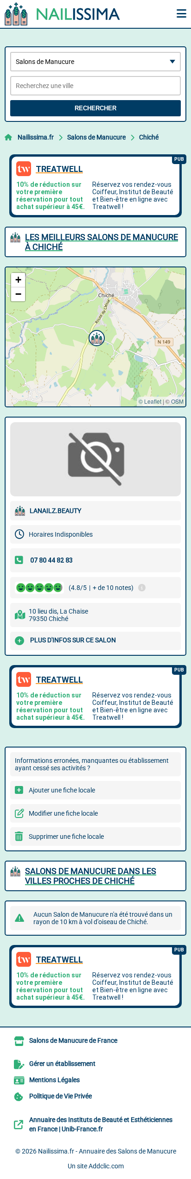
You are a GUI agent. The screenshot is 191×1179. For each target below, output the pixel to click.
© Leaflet (150, 401)
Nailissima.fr (36, 137)
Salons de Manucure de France (73, 1040)
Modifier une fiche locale (63, 813)
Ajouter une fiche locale (62, 790)
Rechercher (95, 108)
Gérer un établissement (62, 1063)
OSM (177, 401)
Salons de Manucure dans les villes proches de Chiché (90, 876)
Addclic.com (106, 1166)
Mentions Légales (54, 1080)
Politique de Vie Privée (60, 1096)
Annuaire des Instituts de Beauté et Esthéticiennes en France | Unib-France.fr (100, 1124)
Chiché (149, 137)
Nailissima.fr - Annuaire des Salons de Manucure (107, 1151)
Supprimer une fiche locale (66, 836)
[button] (95, 337)
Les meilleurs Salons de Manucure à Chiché (101, 242)
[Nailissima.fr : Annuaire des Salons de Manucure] (63, 13)
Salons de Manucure (96, 137)
